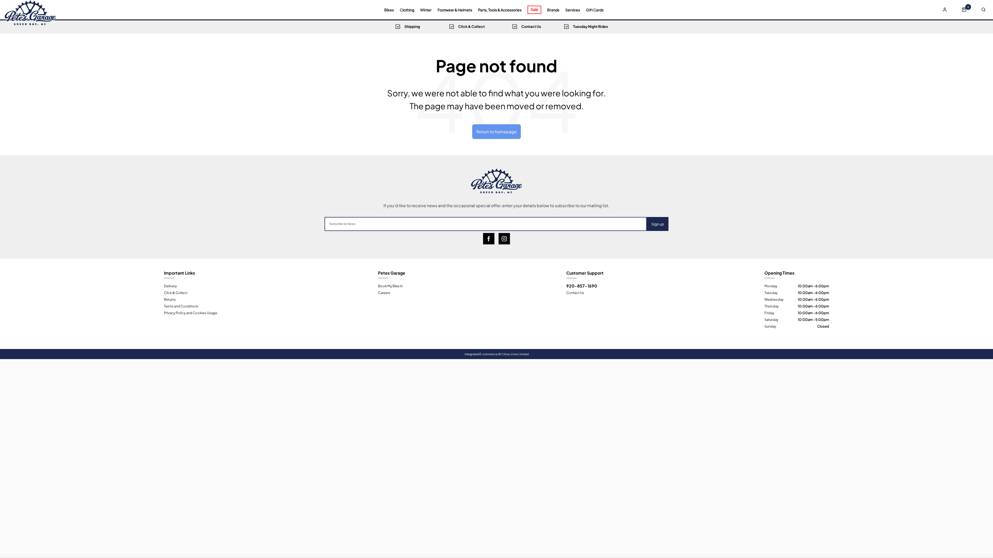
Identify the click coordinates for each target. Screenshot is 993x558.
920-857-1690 (581, 285)
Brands (553, 10)
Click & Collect (175, 292)
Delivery (170, 286)
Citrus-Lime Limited (515, 354)
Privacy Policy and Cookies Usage (190, 312)
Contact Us (575, 292)
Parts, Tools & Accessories (500, 10)
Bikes (389, 10)
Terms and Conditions (181, 306)
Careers (384, 292)
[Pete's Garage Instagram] (504, 238)
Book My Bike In (390, 286)
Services (572, 10)
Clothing (407, 10)
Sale (534, 9)
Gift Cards (595, 10)
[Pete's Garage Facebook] (488, 238)
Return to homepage (496, 131)
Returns (170, 299)
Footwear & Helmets (455, 10)
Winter (426, 10)
